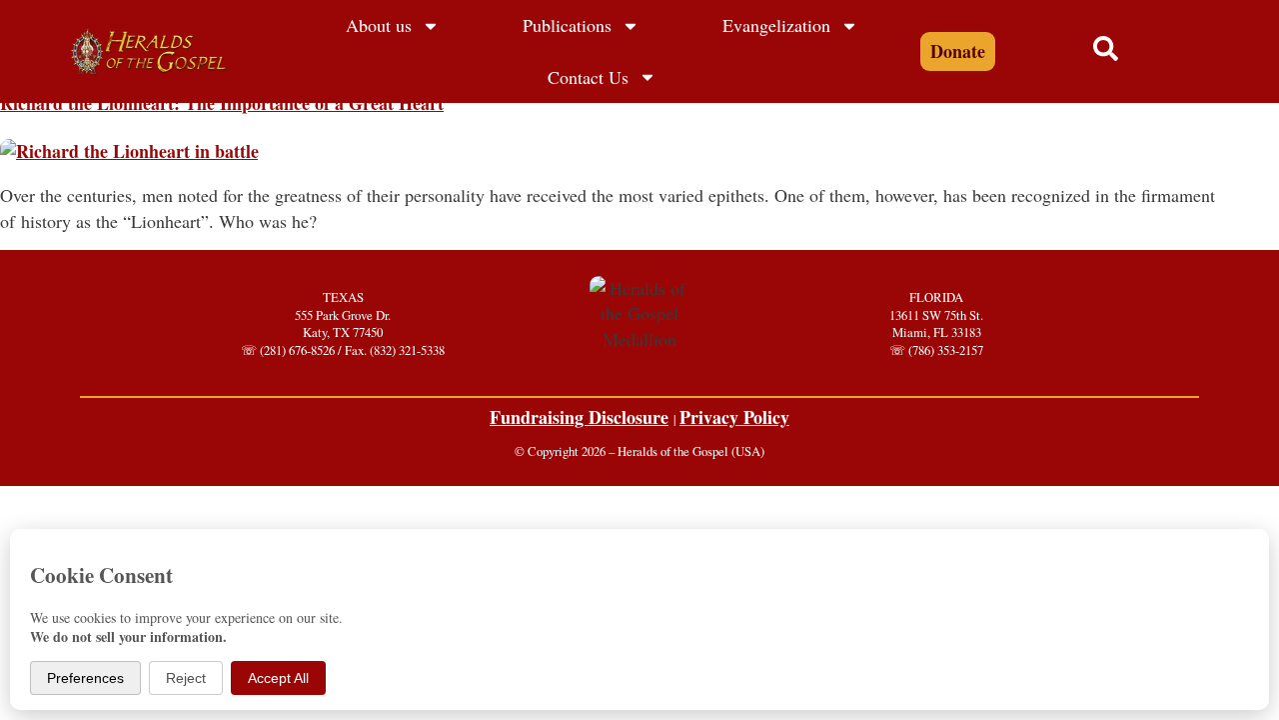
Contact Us (588, 77)
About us (379, 25)
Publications (567, 25)
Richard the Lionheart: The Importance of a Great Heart (222, 103)
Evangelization (776, 25)
